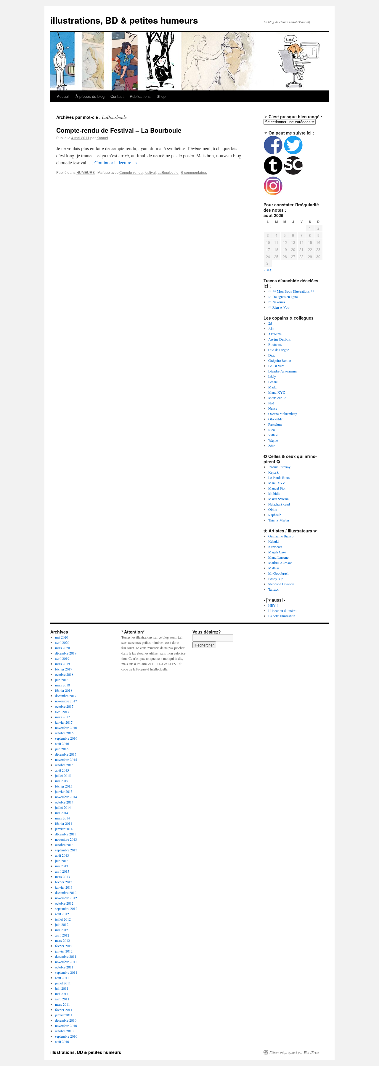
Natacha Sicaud (279, 504)
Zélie (271, 445)
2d (270, 323)
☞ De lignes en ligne (283, 296)
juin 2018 (61, 679)
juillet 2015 (63, 775)
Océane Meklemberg (282, 413)
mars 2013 (62, 876)
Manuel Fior (277, 488)
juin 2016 (61, 748)
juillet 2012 (63, 919)
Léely (272, 376)
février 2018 (63, 690)
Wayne (273, 440)
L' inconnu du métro (282, 610)
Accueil (63, 96)
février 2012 (63, 945)
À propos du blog (90, 96)
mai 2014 (61, 812)
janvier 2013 (64, 887)
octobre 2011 (64, 967)
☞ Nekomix (276, 301)
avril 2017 (62, 711)
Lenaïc (272, 381)
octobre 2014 (64, 802)
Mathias (274, 568)
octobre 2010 (64, 1030)
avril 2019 (62, 658)
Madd (272, 387)
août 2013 (62, 855)
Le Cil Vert (276, 365)
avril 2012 (62, 935)
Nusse (272, 408)
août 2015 (62, 770)
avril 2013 (62, 871)
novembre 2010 (66, 1025)
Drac (271, 355)
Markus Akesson (280, 562)
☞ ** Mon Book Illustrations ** (291, 291)
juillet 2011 (63, 983)
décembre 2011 (65, 956)
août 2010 (62, 1041)
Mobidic (274, 493)
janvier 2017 (64, 722)
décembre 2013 (65, 834)
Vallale (273, 434)
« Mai (268, 269)
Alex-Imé (275, 333)
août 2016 (62, 743)
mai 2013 (61, 866)
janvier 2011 (64, 1014)
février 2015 (63, 786)
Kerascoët (275, 546)
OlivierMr (275, 419)
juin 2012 (61, 924)
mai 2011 (61, 993)
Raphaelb (274, 514)
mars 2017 (62, 717)
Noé (271, 403)
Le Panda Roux (279, 477)
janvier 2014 (64, 828)
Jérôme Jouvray (279, 466)
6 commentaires (194, 172)
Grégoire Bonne (279, 360)
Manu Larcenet (278, 557)
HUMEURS (85, 172)
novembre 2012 (66, 897)
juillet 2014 (63, 807)
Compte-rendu (131, 172)
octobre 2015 (64, 764)
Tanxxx (273, 589)
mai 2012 (61, 929)
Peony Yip (275, 578)
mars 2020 (62, 647)
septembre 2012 (66, 908)
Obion (272, 509)
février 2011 (63, 1009)
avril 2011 (62, 999)
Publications (140, 96)
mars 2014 (62, 818)
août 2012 (62, 913)
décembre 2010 (65, 1020)
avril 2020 (62, 642)
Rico (271, 429)
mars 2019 (62, 663)
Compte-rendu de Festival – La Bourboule (119, 130)
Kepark (273, 472)
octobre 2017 (64, 706)
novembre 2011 (66, 961)
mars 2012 (62, 940)
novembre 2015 (66, 759)
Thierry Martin (278, 520)
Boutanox (275, 344)
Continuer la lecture (115, 162)
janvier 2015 (64, 791)
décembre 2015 (65, 754)
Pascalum (275, 424)
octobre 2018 (64, 674)
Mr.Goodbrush (278, 573)
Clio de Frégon (278, 349)
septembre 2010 (66, 1036)
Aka (271, 328)
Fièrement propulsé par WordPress (294, 1052)
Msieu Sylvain (278, 498)
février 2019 (63, 669)
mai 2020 (61, 637)
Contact (117, 96)
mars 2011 (62, 1004)
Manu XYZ (276, 392)
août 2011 (62, 977)
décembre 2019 (65, 653)
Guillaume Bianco (280, 536)
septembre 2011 (66, 972)
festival (150, 172)
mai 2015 (61, 780)
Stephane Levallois (281, 583)
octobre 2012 (64, 903)
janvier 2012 (64, 951)
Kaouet (102, 137)
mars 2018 (62, 685)
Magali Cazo (277, 552)
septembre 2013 (66, 850)
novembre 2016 (66, 727)
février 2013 (63, 881)
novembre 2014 (66, 796)
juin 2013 (61, 860)
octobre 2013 (64, 844)
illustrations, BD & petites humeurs (124, 20)
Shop (161, 96)
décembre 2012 (65, 892)
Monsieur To (277, 397)
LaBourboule (168, 172)
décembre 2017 (65, 695)
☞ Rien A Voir (279, 307)
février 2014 (63, 823)
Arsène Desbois (279, 339)
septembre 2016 (66, 738)
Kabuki (273, 541)
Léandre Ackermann (282, 371)
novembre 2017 (66, 701)
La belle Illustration (281, 615)
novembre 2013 (66, 839)
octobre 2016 (64, 732)
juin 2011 (61, 988)
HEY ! (273, 605)
